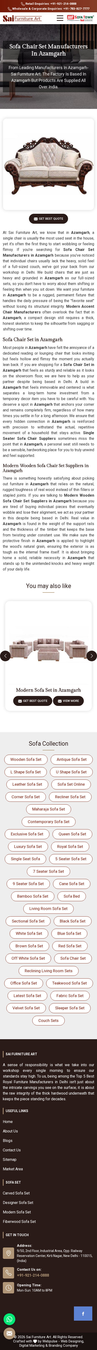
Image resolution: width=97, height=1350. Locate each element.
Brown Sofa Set (29, 946)
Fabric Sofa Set (70, 995)
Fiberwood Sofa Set (19, 1221)
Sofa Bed (72, 896)
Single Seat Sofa (25, 858)
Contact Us (12, 1150)
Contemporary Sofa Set (48, 821)
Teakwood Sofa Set (69, 983)
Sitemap (9, 1159)
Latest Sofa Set (27, 995)
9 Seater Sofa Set (28, 883)
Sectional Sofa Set (28, 921)
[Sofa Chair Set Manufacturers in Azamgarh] (48, 164)
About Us (10, 1131)
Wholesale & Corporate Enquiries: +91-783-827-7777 (50, 8)
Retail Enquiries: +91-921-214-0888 (50, 3)
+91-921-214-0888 (33, 1275)
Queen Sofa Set (72, 834)
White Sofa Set (29, 933)
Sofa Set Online (71, 784)
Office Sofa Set (23, 983)
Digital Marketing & (33, 1345)
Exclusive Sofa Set (27, 834)
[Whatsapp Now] (9, 1319)
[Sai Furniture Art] (23, 18)
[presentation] (5, 655)
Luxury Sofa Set (28, 846)
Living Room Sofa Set (48, 908)
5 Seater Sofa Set (70, 858)
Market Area (13, 1169)
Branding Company (63, 1345)
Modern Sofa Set (17, 1212)
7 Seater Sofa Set (48, 871)
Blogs (7, 1140)
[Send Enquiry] (9, 1333)
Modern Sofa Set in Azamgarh (48, 690)
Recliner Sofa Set (70, 796)
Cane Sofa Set (71, 883)
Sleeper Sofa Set (70, 1008)
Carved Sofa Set (16, 1193)
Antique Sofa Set (72, 759)
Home (8, 1121)
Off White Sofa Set (28, 958)
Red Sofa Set (69, 946)
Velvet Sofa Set (26, 1008)
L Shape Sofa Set (26, 772)
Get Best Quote (51, 218)
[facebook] (83, 1313)
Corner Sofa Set (26, 796)
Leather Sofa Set (27, 784)
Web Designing (72, 1341)
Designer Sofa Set (18, 1202)
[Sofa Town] (80, 18)
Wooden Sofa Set (25, 759)
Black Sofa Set (72, 921)
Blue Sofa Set (69, 933)
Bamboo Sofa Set (32, 896)
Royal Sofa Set (70, 846)
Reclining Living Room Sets (49, 970)
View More (71, 701)
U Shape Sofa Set (71, 772)
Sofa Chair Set (73, 958)
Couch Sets (48, 1020)
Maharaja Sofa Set (48, 809)
